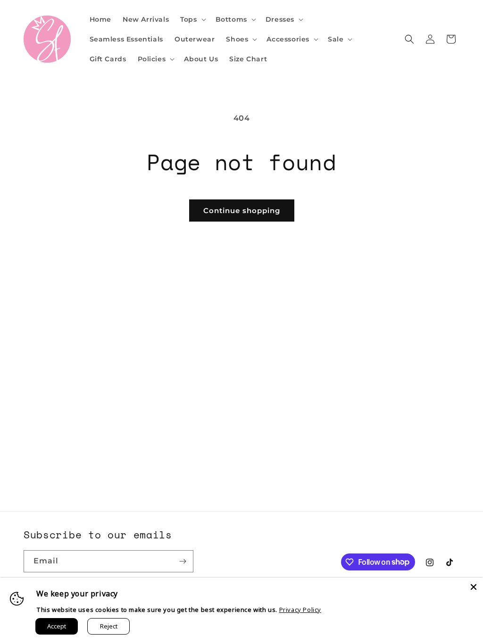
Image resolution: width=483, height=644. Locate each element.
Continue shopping (241, 210)
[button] (192, 19)
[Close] (473, 587)
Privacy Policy (300, 609)
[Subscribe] (182, 561)
